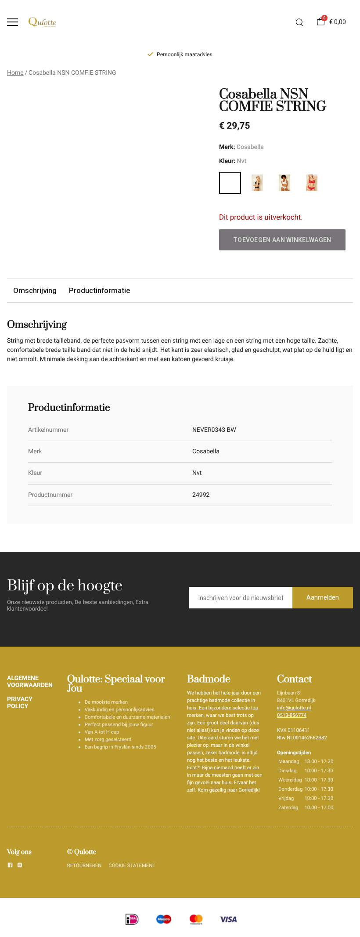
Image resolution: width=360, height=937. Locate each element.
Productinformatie (99, 290)
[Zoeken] (299, 22)
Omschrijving (35, 290)
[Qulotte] (42, 22)
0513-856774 (291, 715)
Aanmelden (322, 597)
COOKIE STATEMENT (131, 865)
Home (15, 72)
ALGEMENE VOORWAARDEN (30, 682)
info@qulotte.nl (294, 708)
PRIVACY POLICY (19, 703)
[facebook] (10, 866)
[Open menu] (12, 22)
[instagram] (20, 866)
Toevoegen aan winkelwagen (282, 239)
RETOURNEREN (84, 865)
